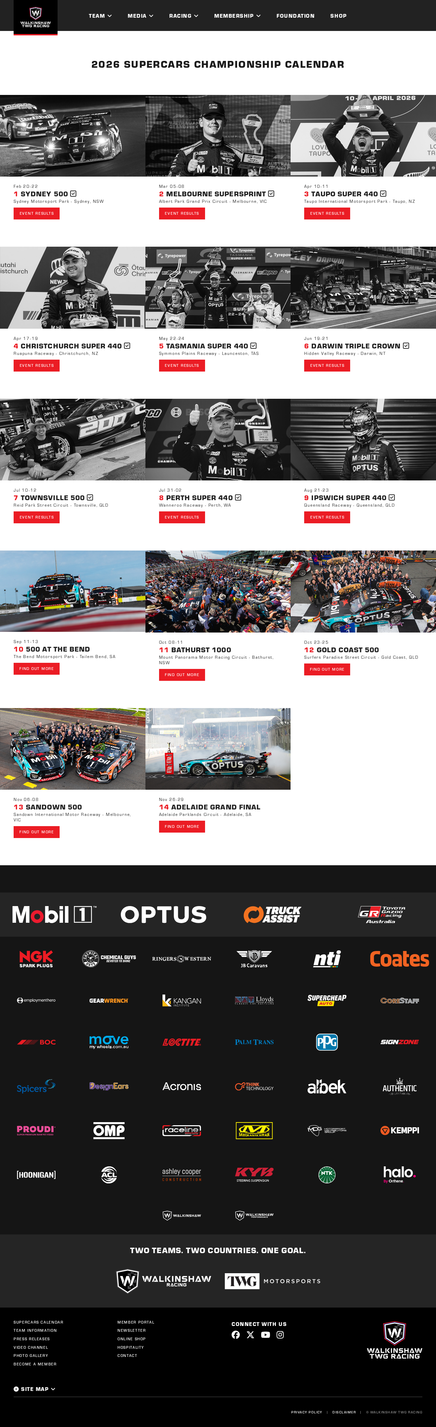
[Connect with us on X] (250, 1334)
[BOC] (36, 1042)
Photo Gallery (31, 1355)
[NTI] (326, 958)
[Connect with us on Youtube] (265, 1334)
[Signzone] (399, 1042)
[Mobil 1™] (54, 914)
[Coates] (399, 959)
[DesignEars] (109, 1086)
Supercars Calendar (39, 1322)
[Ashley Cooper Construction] (181, 1174)
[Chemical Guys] (108, 958)
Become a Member (35, 1364)
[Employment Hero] (36, 1000)
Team (97, 15)
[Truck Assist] (272, 914)
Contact (128, 1355)
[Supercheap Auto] (327, 1000)
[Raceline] (181, 1130)
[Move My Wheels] (109, 1042)
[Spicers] (36, 1086)
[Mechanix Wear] (254, 1130)
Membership (234, 15)
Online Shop (132, 1338)
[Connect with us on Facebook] (236, 1334)
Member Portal (136, 1322)
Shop (338, 15)
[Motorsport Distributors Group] (327, 1130)
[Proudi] (36, 1130)
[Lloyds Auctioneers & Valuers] (254, 1000)
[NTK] (327, 1174)
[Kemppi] (399, 1130)
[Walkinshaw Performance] (254, 1216)
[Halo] (399, 1174)
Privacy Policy (307, 1412)
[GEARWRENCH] (109, 1001)
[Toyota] (381, 914)
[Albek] (327, 1086)
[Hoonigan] (36, 1175)
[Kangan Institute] (181, 1000)
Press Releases (32, 1338)
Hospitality (131, 1347)
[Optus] (163, 914)
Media (137, 15)
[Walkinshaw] (181, 1216)
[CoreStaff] (399, 1001)
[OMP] (109, 1130)
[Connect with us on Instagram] (280, 1334)
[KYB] (254, 1175)
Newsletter (132, 1330)
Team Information (35, 1330)
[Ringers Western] (181, 959)
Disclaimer (344, 1412)
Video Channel (31, 1347)
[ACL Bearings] (109, 1174)
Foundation (296, 15)
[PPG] (327, 1042)
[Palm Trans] (254, 1042)
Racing (180, 15)
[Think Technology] (254, 1086)
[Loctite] (181, 1042)
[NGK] (36, 958)
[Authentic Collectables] (399, 1086)
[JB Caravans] (254, 958)
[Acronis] (181, 1086)
